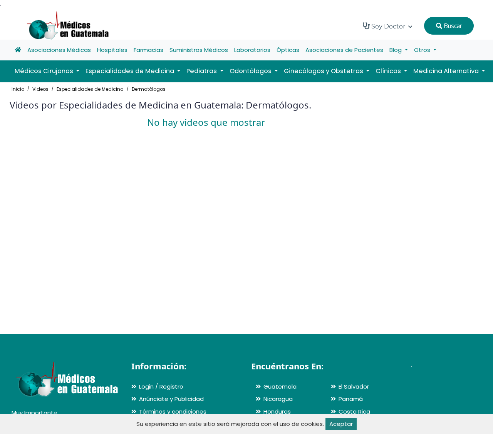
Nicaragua (278, 399)
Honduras (277, 411)
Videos (40, 89)
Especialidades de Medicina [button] (131, 71)
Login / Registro (161, 386)
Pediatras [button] (202, 71)
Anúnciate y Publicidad (171, 399)
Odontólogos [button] (251, 71)
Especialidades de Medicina (90, 89)
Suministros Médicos (198, 50)
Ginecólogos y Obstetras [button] (324, 71)
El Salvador (354, 386)
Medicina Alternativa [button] (446, 71)
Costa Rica (354, 411)
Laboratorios (252, 50)
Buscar (452, 26)
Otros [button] (423, 50)
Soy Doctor (388, 26)
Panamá (351, 399)
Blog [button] (396, 50)
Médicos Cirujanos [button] (45, 71)
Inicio (18, 89)
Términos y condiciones (172, 411)
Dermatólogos (149, 89)
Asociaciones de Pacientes (344, 50)
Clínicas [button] (389, 71)
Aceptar (341, 424)
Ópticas (288, 50)
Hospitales (112, 50)
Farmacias (148, 50)
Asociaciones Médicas (59, 50)
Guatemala (280, 386)
